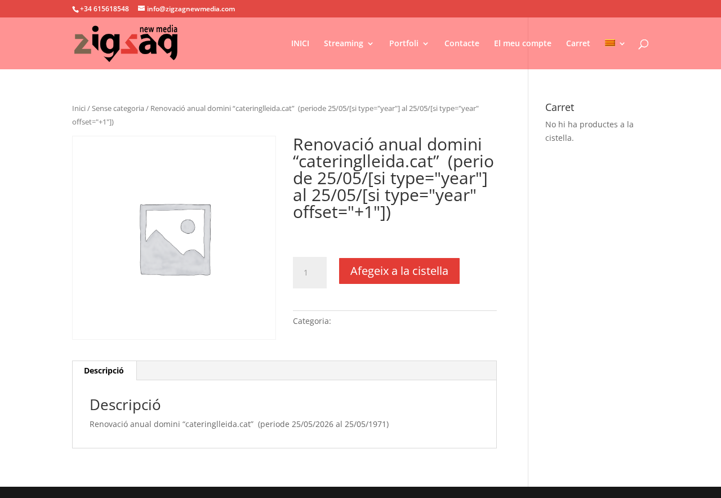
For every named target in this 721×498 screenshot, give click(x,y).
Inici (79, 108)
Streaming (343, 43)
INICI (300, 43)
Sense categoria (118, 108)
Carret (578, 43)
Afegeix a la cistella (399, 270)
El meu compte (522, 43)
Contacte (461, 43)
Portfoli (404, 43)
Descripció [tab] (104, 370)
